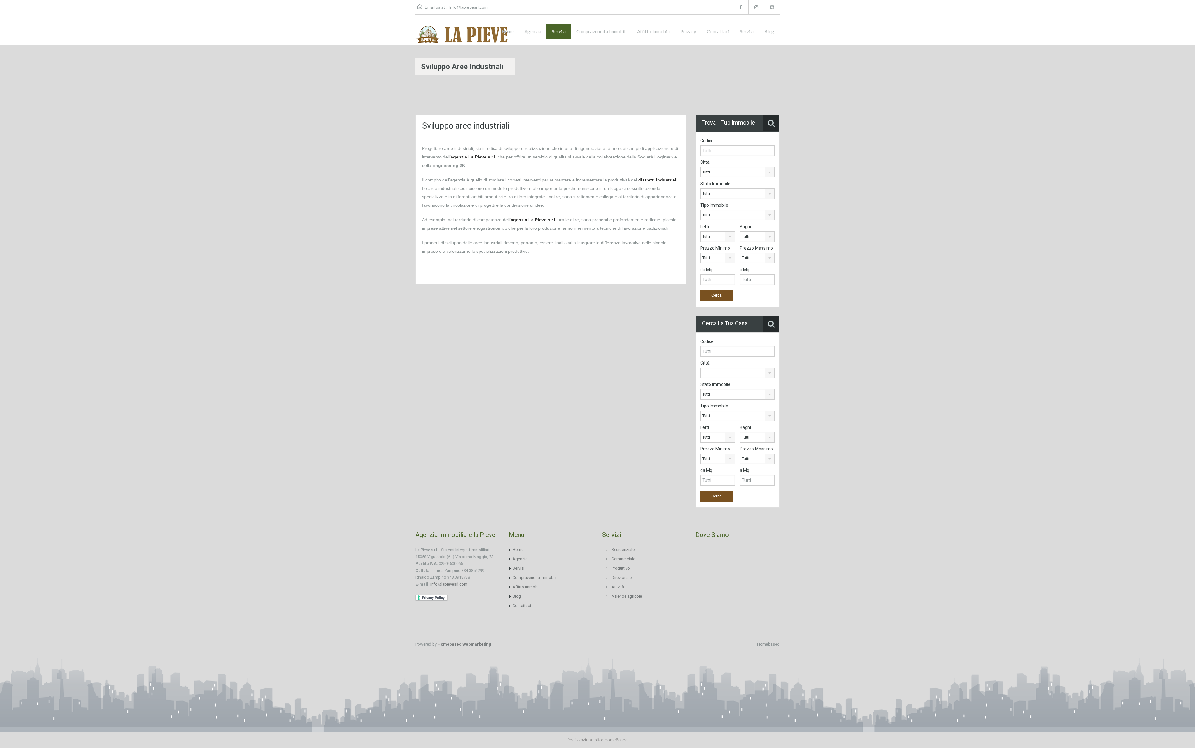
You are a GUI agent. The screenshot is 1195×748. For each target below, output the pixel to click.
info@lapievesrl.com (448, 584)
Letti (704, 226)
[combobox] (737, 172)
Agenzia (532, 31)
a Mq (744, 269)
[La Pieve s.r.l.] (462, 34)
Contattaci (718, 31)
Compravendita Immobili (601, 31)
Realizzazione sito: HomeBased (597, 739)
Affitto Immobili (653, 31)
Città (705, 162)
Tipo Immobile (714, 205)
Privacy (688, 31)
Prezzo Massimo (756, 248)
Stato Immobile (715, 183)
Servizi (559, 31)
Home (508, 31)
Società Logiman (655, 156)
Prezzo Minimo (715, 248)
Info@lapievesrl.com (468, 7)
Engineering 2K (449, 165)
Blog (769, 31)
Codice (707, 140)
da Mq (706, 269)
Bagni (745, 226)
